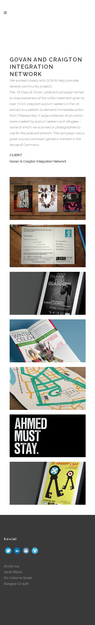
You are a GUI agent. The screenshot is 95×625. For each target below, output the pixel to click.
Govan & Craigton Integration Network (38, 161)
